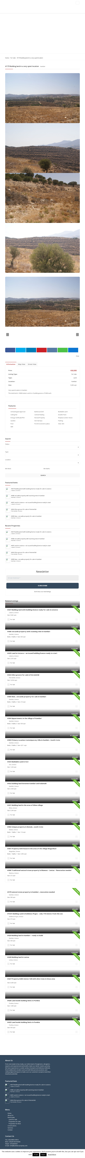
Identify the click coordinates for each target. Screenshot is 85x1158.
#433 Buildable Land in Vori (17, 762)
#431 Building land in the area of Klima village (25, 805)
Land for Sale (13, 1119)
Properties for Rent (15, 1124)
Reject (43, 1155)
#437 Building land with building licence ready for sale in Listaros (32, 610)
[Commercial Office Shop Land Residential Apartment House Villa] (42, 455)
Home (7, 58)
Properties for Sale (15, 1121)
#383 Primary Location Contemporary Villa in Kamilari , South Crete (33, 740)
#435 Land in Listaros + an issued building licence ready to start (32, 653)
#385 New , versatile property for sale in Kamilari (26, 697)
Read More (52, 1155)
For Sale (13, 58)
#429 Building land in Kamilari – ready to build (25, 935)
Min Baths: (47, 469)
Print (77, 356)
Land (75, 378)
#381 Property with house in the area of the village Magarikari (31, 849)
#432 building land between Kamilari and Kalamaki (27, 783)
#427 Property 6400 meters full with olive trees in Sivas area (31, 979)
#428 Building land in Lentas (18, 957)
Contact (10, 1130)
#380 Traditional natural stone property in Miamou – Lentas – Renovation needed (39, 870)
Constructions (12, 1126)
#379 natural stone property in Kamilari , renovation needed (31, 892)
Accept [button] (36, 1155)
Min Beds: (8, 469)
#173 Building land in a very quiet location (30, 58)
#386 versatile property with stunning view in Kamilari (28, 631)
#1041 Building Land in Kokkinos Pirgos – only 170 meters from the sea (35, 914)
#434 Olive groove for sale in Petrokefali (23, 675)
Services (10, 1128)
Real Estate (11, 1117)
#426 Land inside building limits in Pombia (23, 1000)
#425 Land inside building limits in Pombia (23, 1022)
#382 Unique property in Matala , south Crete (25, 827)
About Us (10, 1115)
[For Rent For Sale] (42, 447)
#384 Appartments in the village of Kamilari (24, 718)
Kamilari (74, 381)
